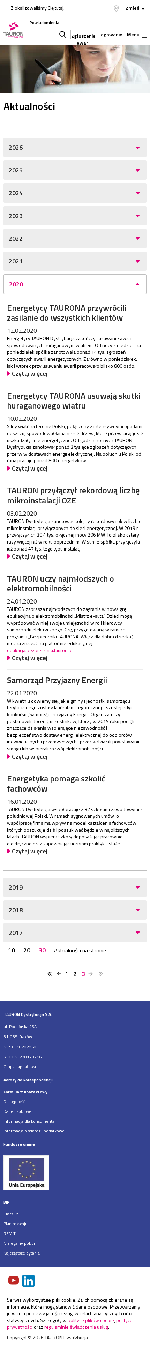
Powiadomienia (44, 22)
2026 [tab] (16, 147)
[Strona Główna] (13, 30)
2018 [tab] (16, 910)
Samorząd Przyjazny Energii (57, 680)
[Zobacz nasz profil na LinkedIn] (29, 1281)
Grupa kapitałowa (19, 1066)
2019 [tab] (16, 887)
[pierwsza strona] (49, 973)
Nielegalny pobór (19, 1243)
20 (26, 950)
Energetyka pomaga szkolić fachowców (56, 783)
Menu (133, 34)
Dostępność (14, 1101)
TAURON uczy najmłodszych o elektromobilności (60, 583)
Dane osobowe (17, 1111)
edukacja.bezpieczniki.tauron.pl (40, 650)
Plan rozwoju (15, 1223)
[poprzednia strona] (59, 973)
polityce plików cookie (91, 1320)
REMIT (9, 1233)
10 (11, 950)
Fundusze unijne (19, 1144)
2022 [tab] (16, 238)
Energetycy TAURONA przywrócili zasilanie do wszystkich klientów (67, 312)
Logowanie (110, 34)
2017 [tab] (16, 932)
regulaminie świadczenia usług (76, 1327)
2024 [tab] (16, 192)
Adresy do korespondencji (28, 1080)
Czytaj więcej (29, 373)
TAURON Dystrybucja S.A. (27, 1014)
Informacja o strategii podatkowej (34, 1131)
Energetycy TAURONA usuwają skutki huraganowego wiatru (74, 400)
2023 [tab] (16, 215)
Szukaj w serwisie (63, 34)
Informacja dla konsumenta (28, 1121)
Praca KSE (12, 1214)
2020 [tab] (16, 284)
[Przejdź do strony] (75, 1172)
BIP (6, 1202)
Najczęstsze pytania (21, 1253)
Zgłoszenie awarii (83, 37)
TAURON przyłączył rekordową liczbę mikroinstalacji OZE (73, 495)
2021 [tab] (16, 261)
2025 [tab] (16, 170)
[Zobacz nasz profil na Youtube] (14, 1281)
